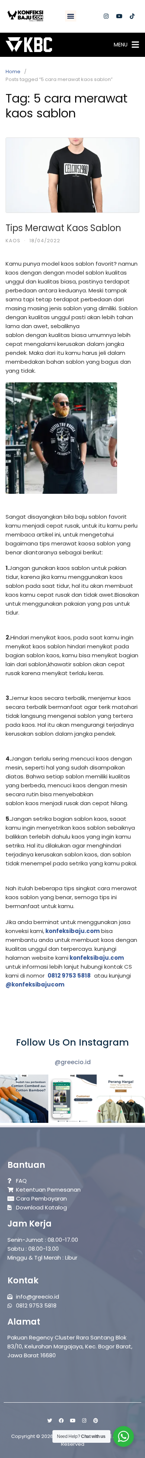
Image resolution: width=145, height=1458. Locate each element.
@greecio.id (73, 1062)
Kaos (13, 240)
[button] (70, 16)
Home (13, 71)
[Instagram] (106, 16)
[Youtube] (119, 16)
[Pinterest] (95, 1420)
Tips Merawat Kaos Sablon (63, 228)
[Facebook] (61, 1420)
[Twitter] (49, 1420)
